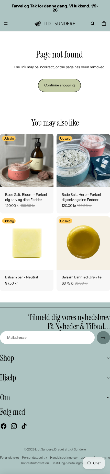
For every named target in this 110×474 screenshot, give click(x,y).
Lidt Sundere (44, 449)
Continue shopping (59, 85)
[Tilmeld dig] (103, 337)
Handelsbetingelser (64, 457)
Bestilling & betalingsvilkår (70, 463)
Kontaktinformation (35, 463)
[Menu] (6, 23)
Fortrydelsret (9, 457)
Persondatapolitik (34, 457)
